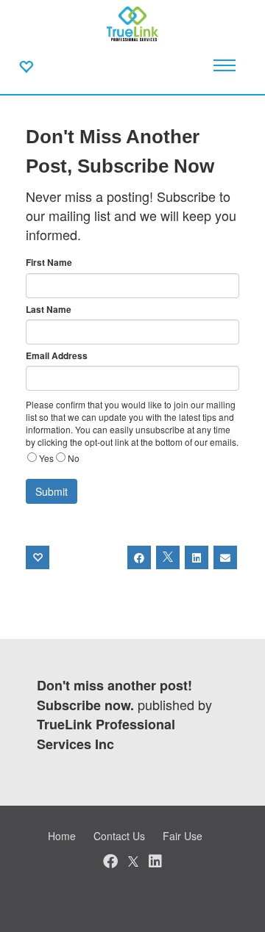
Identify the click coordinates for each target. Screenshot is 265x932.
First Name (49, 262)
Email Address (57, 356)
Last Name (48, 309)
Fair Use (182, 835)
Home (62, 835)
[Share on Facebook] (139, 557)
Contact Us (119, 835)
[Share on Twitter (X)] (168, 557)
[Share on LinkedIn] (196, 557)
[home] (133, 22)
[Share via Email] (225, 557)
